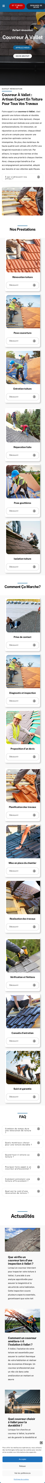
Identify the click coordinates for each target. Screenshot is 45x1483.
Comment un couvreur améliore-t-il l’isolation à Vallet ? (22, 1341)
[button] (41, 1442)
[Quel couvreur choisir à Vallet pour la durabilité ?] (22, 1401)
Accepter (22, 1459)
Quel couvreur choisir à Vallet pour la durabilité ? (21, 1422)
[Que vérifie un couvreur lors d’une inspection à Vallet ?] (22, 1240)
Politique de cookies (21, 1479)
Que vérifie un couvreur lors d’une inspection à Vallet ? (20, 1260)
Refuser (22, 1466)
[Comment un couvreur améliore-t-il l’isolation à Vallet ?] (22, 1321)
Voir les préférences (22, 1473)
